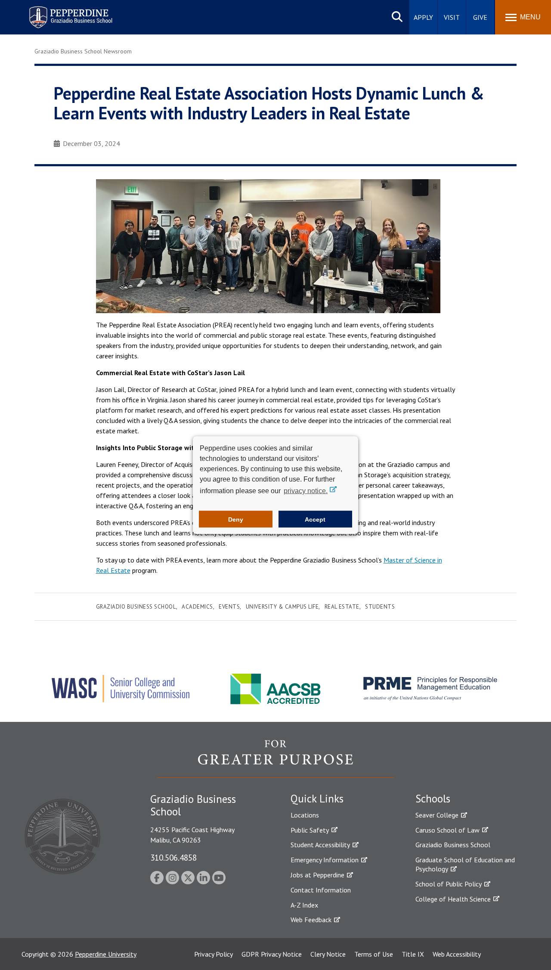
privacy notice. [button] (306, 490)
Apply (423, 17)
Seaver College (436, 815)
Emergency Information (325, 859)
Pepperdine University (105, 954)
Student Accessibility (320, 844)
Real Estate (342, 606)
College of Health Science (453, 899)
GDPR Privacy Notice (271, 954)
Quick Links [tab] (317, 798)
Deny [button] (235, 519)
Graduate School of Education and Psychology (465, 864)
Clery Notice (328, 954)
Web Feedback (311, 919)
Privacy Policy (213, 954)
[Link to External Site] (275, 758)
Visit (452, 17)
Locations (305, 815)
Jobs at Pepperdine (317, 875)
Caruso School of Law (447, 830)
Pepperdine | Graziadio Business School (59, 12)
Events (229, 606)
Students (380, 606)
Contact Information (321, 890)
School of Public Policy (448, 884)
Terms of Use (373, 954)
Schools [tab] (432, 798)
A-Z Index (304, 905)
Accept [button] (315, 519)
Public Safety (310, 830)
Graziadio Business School (136, 606)
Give (480, 17)
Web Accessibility (457, 954)
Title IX (413, 954)
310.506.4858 (173, 857)
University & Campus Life (282, 606)
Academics (197, 606)
